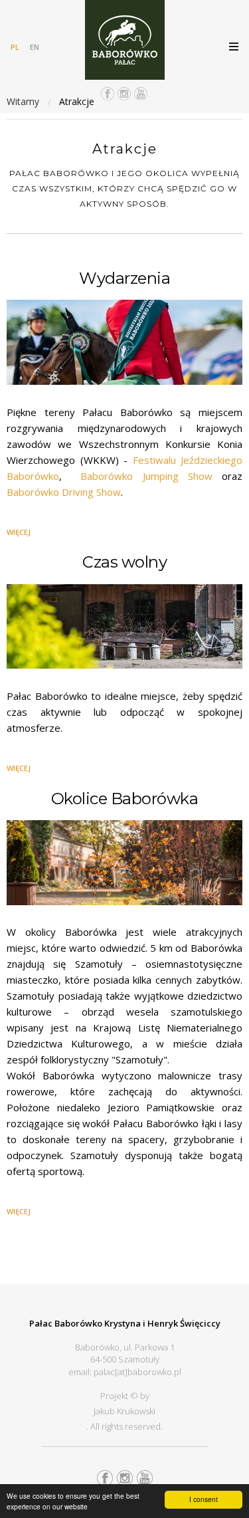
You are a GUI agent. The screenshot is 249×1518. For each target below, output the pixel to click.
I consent (203, 1499)
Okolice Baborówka (125, 798)
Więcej (19, 532)
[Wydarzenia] (124, 345)
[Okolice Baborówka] (124, 865)
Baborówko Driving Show (64, 491)
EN (34, 47)
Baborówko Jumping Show (146, 476)
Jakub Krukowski (124, 1411)
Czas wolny (124, 562)
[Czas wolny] (124, 629)
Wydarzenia (124, 278)
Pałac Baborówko (125, 40)
